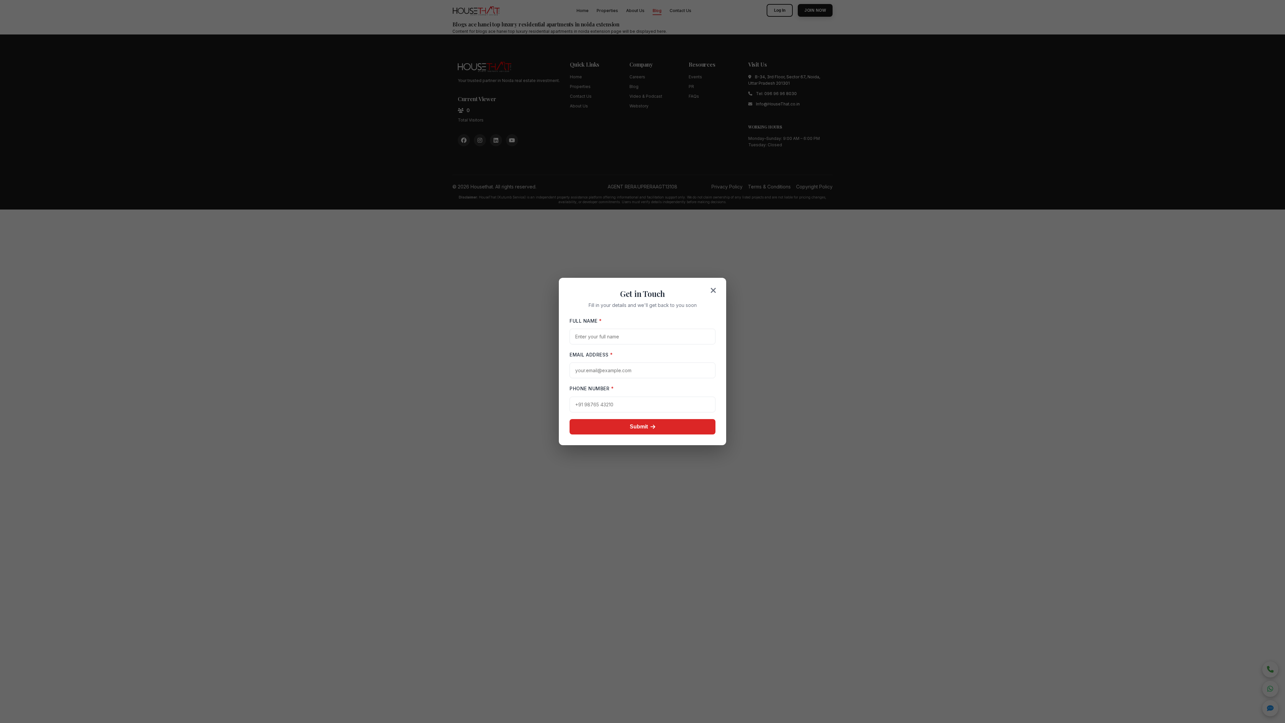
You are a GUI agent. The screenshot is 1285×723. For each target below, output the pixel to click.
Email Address (591, 354)
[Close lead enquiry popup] (713, 290)
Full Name (586, 321)
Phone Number (592, 388)
